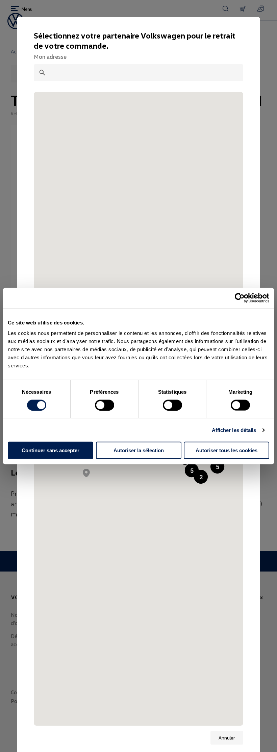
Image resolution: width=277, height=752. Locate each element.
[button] (217, 466)
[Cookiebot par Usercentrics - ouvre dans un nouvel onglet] (239, 298)
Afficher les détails (234, 430)
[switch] (104, 404)
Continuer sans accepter (50, 450)
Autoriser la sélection (139, 450)
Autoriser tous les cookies (226, 450)
